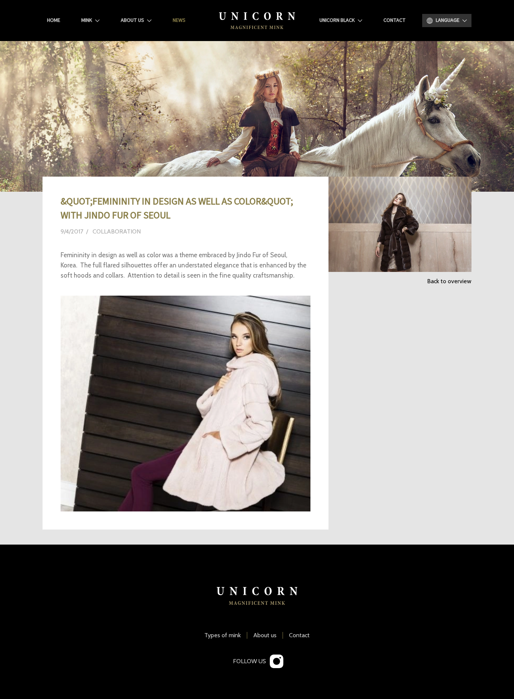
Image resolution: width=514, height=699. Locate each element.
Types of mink (222, 635)
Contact (394, 20)
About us (132, 20)
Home (53, 20)
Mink (86, 20)
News (179, 20)
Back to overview (449, 281)
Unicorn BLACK (337, 20)
